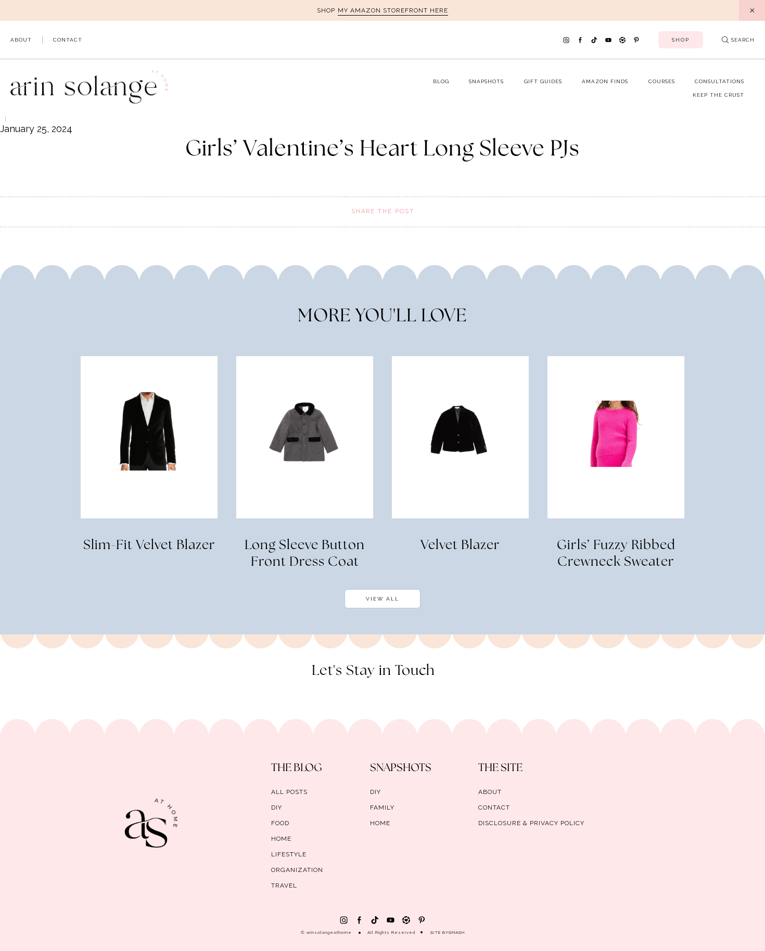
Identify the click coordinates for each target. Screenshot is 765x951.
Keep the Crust (718, 95)
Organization (297, 870)
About (21, 40)
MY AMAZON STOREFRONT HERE (393, 10)
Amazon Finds (605, 81)
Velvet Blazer (460, 545)
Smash (457, 932)
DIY (276, 807)
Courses (661, 81)
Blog (441, 81)
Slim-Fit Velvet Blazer (149, 545)
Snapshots (486, 81)
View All (382, 599)
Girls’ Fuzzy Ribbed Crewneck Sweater (616, 554)
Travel (284, 885)
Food (280, 823)
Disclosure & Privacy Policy (531, 823)
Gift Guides (543, 81)
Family (382, 807)
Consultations (719, 81)
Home (281, 838)
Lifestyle (289, 854)
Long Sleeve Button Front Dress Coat (305, 554)
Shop (681, 40)
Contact (67, 40)
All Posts (289, 792)
